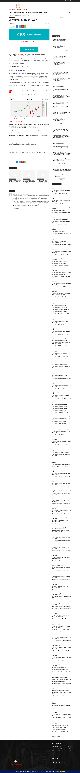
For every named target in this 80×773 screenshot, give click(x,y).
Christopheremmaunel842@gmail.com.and (21, 206)
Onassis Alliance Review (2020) (61, 677)
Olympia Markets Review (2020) (63, 313)
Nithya (53, 533)
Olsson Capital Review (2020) (63, 429)
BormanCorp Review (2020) (63, 219)
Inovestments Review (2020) (61, 667)
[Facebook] (64, 1)
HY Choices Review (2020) (62, 307)
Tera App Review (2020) (62, 231)
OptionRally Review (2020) (62, 347)
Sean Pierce (54, 579)
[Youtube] (70, 1)
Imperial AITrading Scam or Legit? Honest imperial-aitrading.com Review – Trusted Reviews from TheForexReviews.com (60, 73)
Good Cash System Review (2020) (62, 669)
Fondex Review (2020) (62, 338)
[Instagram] (65, 1)
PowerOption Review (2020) (63, 274)
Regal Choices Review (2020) (63, 373)
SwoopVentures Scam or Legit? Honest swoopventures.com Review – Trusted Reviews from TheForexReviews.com (62, 136)
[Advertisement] (61, 25)
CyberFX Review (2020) (62, 315)
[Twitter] (67, 1)
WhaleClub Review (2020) (62, 261)
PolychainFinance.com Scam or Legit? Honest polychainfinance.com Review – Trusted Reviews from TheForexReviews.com (62, 102)
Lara (53, 517)
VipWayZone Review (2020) (65, 620)
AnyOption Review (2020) (62, 296)
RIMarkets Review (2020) (62, 311)
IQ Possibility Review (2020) (63, 356)
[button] (69, 12)
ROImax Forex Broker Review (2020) (64, 464)
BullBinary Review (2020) (62, 263)
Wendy (53, 490)
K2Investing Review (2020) (64, 635)
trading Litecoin (55, 679)
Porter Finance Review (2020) (63, 446)
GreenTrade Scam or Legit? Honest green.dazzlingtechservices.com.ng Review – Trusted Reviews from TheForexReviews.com (61, 153)
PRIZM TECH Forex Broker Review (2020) (63, 717)
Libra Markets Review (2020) (63, 237)
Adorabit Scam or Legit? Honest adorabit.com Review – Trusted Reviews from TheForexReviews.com (61, 79)
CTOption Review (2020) (60, 695)
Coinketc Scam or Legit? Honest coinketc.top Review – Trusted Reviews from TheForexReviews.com (61, 108)
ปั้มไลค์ (53, 667)
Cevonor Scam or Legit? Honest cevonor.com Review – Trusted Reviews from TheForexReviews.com (61, 113)
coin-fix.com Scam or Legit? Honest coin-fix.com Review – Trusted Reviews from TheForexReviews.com (62, 40)
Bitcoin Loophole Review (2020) (65, 679)
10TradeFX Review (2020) (62, 364)
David (53, 721)
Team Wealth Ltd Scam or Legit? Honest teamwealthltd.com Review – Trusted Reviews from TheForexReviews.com (61, 142)
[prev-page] (9, 186)
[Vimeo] (69, 1)
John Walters (54, 637)
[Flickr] (59, 762)
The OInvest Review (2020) (62, 358)
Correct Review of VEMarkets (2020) (64, 398)
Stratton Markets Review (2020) (64, 416)
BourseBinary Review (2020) (63, 301)
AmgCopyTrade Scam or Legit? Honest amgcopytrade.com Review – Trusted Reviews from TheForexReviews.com (61, 165)
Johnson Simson (55, 510)
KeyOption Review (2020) (62, 340)
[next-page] (11, 186)
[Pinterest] (22, 26)
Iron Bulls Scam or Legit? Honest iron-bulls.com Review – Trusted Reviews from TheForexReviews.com (15, 181)
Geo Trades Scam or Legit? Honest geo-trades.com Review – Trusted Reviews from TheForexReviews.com (61, 130)
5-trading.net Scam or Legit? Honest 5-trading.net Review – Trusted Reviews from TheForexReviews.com (61, 175)
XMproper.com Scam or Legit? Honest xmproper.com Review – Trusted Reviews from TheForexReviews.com (61, 57)
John (53, 671)
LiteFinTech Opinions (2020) (64, 727)
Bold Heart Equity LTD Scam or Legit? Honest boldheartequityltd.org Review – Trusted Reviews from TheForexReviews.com (62, 159)
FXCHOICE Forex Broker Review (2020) (62, 719)
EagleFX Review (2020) (62, 305)
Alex (53, 286)
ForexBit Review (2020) (62, 239)
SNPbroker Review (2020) (62, 421)
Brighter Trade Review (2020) (60, 729)
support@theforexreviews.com (19, 768)
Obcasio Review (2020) (62, 210)
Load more (61, 179)
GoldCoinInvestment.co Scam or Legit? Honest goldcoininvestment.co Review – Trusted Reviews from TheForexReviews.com (61, 52)
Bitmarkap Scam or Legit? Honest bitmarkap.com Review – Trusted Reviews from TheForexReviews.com (62, 119)
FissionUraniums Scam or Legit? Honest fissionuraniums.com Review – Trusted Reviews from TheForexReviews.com (62, 85)
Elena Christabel (55, 606)
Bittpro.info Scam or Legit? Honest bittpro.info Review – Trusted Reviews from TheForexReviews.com (61, 63)
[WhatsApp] (25, 26)
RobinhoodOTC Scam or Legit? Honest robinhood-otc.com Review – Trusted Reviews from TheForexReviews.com (61, 96)
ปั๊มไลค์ (53, 690)
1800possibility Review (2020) (63, 309)
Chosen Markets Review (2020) (63, 452)
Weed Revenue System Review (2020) (62, 700)
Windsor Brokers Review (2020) (65, 606)
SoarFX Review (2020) (62, 410)
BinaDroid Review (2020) (60, 681)
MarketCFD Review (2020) (64, 629)
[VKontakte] (65, 762)
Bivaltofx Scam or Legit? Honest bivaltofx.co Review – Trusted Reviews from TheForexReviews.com (43, 181)
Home (10, 15)
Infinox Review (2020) (62, 303)
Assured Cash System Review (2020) (62, 690)
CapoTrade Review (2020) (62, 406)
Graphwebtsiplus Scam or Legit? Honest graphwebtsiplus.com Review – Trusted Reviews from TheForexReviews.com (62, 147)
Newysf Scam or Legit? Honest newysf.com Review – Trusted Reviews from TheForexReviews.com (61, 46)
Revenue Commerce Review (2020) (64, 272)
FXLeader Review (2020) (62, 444)
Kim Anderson (54, 520)
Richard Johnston (55, 523)
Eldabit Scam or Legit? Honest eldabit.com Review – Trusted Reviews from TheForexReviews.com (61, 125)
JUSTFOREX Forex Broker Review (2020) (63, 708)
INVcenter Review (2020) (62, 618)
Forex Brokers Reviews (15, 15)
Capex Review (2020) (61, 298)
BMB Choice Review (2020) (62, 345)
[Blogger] (53, 762)
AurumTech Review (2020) (62, 404)
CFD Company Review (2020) (63, 427)
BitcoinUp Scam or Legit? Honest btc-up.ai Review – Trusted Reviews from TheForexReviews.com (60, 90)
